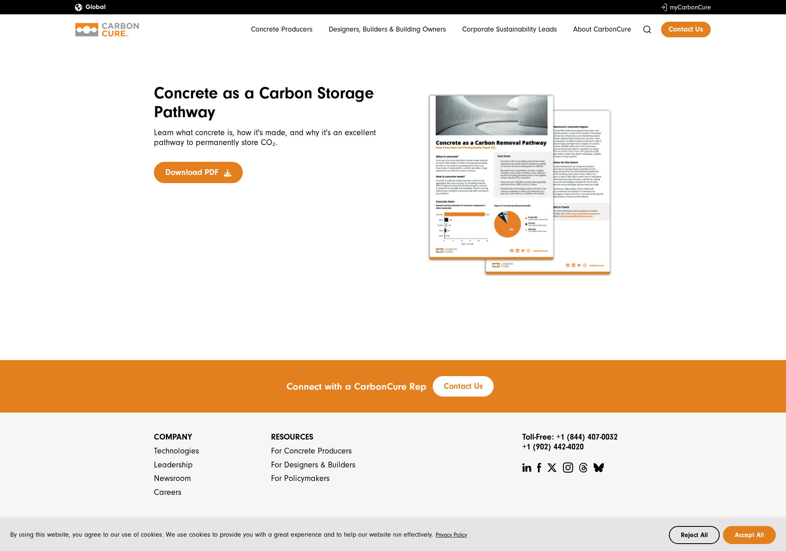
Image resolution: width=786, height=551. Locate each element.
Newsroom (172, 478)
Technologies (176, 451)
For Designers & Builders (313, 464)
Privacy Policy (451, 534)
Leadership (173, 464)
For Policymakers (300, 478)
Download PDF (193, 172)
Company (173, 437)
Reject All (694, 535)
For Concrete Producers (311, 451)
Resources (292, 437)
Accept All (749, 535)
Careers (167, 492)
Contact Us (686, 29)
